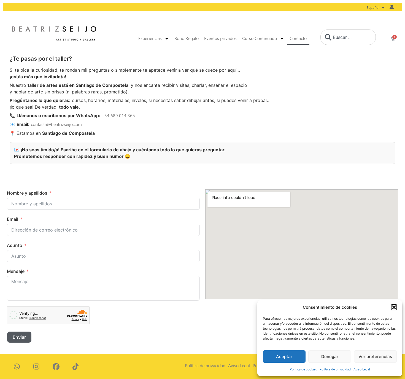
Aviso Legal (361, 369)
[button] (394, 307)
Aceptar (284, 356)
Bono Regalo (186, 38)
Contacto (298, 38)
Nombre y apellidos (27, 193)
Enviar (19, 337)
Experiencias (150, 38)
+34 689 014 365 (118, 115)
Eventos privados (220, 38)
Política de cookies (303, 369)
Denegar (329, 356)
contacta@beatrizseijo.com (56, 124)
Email (12, 219)
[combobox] (348, 37)
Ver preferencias (375, 356)
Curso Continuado (259, 38)
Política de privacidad (335, 369)
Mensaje (16, 271)
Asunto (14, 245)
